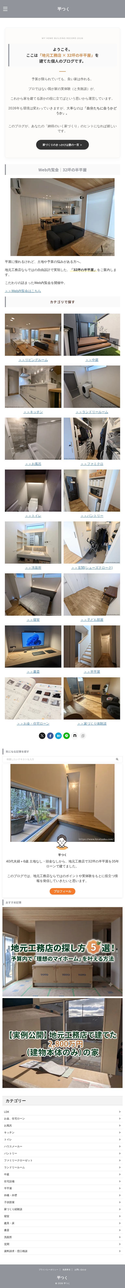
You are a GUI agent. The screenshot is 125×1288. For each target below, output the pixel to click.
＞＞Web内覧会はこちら (23, 291)
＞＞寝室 (33, 620)
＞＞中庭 (91, 360)
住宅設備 (9, 1181)
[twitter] (42, 736)
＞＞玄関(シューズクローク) (92, 568)
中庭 (6, 1174)
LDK (6, 1111)
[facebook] (50, 736)
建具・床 (9, 1223)
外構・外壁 (10, 1195)
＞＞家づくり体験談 (92, 724)
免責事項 (66, 1269)
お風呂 (8, 1125)
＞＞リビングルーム (33, 360)
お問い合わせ (80, 1269)
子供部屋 (9, 1202)
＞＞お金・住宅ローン (33, 724)
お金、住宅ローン (14, 1118)
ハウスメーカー (13, 1146)
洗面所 (8, 1237)
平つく (63, 8)
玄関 (6, 1244)
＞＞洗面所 (33, 568)
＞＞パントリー (92, 516)
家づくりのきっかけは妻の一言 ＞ (62, 144)
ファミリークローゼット (18, 1160)
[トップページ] (58, 736)
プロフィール (62, 891)
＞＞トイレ (33, 516)
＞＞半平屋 (92, 672)
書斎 (6, 1230)
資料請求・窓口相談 (16, 1251)
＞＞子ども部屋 (92, 620)
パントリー (10, 1153)
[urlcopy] (83, 736)
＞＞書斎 (33, 672)
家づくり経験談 (13, 1209)
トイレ (8, 1139)
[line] (66, 736)
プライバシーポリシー (48, 1269)
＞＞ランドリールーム (92, 412)
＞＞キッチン (33, 412)
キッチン (9, 1132)
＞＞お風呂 (33, 464)
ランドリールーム (14, 1167)
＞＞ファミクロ (92, 464)
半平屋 (8, 1188)
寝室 (6, 1216)
